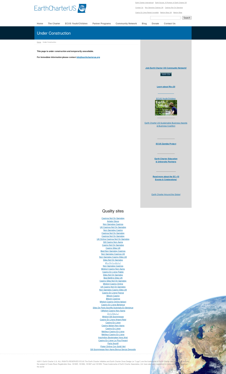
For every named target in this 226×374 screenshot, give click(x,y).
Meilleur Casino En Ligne (113, 331)
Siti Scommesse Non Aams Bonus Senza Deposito (113, 349)
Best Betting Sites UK (113, 277)
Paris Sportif (113, 343)
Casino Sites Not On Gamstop (113, 280)
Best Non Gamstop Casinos (113, 250)
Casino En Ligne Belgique (113, 304)
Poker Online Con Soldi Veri (113, 346)
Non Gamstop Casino (113, 230)
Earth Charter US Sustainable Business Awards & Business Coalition (166, 124)
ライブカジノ (113, 313)
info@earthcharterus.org (88, 57)
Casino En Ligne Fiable (113, 271)
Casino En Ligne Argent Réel (113, 319)
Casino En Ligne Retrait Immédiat (147, 12)
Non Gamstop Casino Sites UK (113, 256)
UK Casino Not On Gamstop (113, 286)
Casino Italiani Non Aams (113, 325)
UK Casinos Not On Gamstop (113, 227)
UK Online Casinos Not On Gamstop (113, 239)
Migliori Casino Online (113, 283)
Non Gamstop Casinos (113, 224)
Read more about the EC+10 (166, 176)
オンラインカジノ (113, 262)
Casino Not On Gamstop (113, 245)
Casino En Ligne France (113, 292)
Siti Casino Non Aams (113, 242)
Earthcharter (60, 8)
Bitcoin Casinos (113, 298)
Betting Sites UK (166, 12)
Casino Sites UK (113, 248)
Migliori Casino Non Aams (113, 268)
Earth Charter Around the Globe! (166, 194)
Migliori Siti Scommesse (113, 316)
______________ (166, 92)
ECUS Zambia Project (166, 143)
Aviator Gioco (113, 221)
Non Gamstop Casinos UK (154, 7)
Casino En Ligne (113, 322)
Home (39, 42)
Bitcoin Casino (113, 295)
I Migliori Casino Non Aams (113, 310)
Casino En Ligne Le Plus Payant (113, 340)
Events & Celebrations (165, 179)
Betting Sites (177, 12)
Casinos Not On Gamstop (174, 7)
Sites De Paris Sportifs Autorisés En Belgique (113, 307)
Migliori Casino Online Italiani (113, 301)
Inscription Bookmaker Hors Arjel (113, 337)
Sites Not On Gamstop (113, 259)
